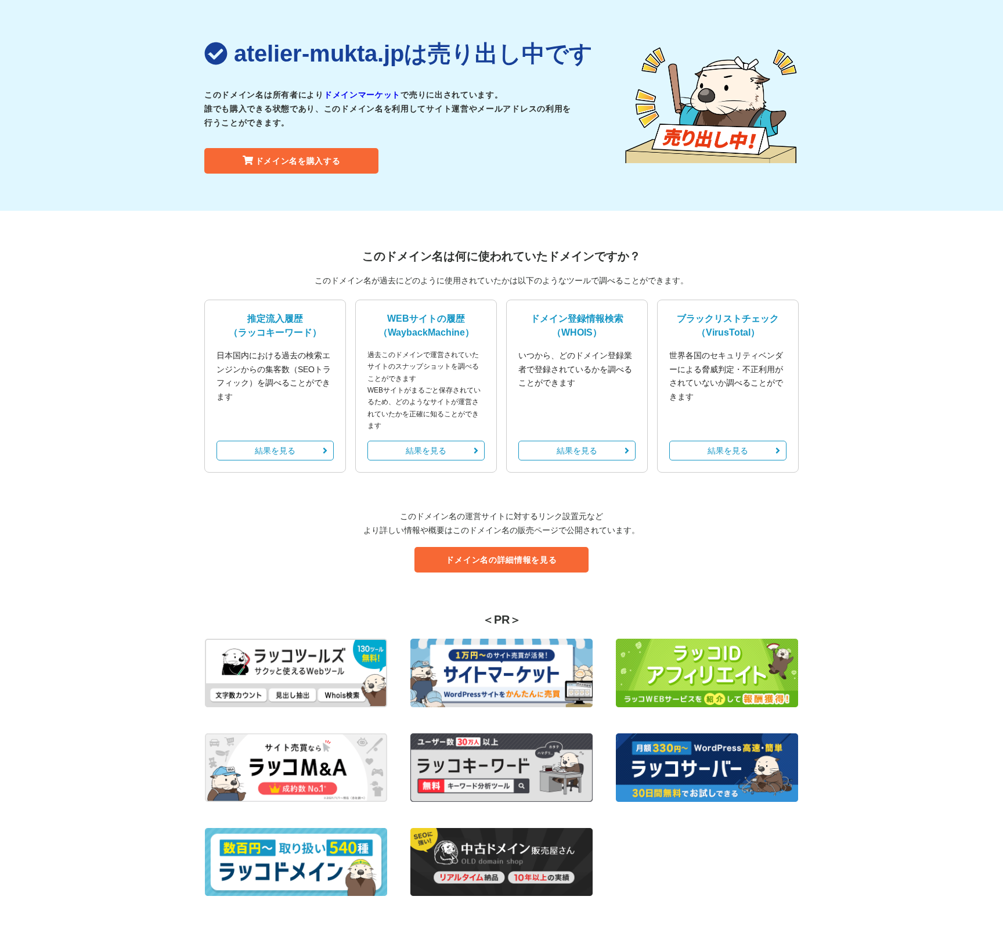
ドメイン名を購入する (298, 160)
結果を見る (275, 450)
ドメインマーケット (362, 94)
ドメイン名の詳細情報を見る (501, 559)
